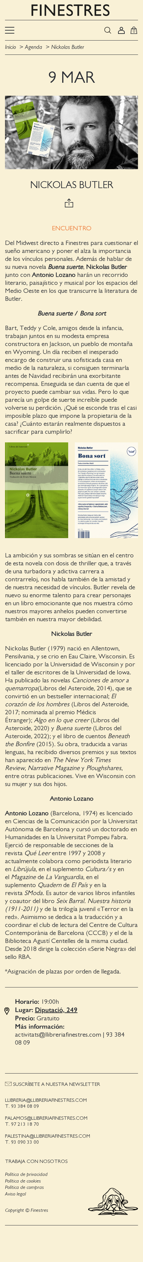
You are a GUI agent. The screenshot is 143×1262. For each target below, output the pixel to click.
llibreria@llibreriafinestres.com (46, 1100)
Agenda (33, 47)
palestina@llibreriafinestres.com (47, 1136)
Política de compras (24, 1187)
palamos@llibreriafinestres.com (46, 1118)
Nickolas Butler (67, 47)
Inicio (10, 47)
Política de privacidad (26, 1174)
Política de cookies (23, 1181)
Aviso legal (15, 1194)
